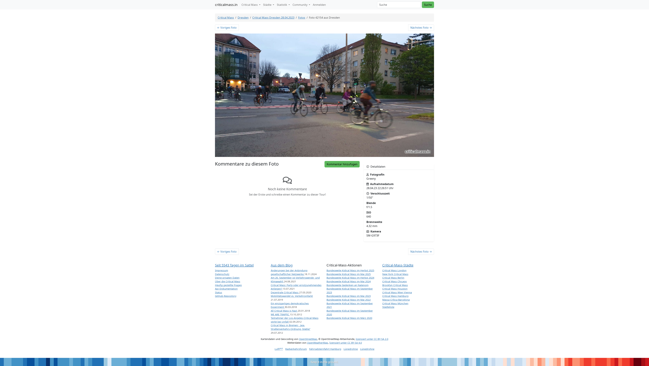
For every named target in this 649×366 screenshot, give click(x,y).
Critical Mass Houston (394, 288)
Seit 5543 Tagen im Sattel (234, 265)
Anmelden (319, 5)
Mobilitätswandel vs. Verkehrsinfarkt (292, 296)
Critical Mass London (394, 270)
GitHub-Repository (225, 296)
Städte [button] (267, 5)
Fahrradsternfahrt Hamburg (325, 349)
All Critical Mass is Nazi (284, 310)
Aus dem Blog (282, 265)
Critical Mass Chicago (394, 281)
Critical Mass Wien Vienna (397, 292)
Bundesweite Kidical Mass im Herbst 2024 (350, 277)
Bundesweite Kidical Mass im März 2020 (349, 318)
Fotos (301, 17)
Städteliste (388, 307)
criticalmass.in (226, 4)
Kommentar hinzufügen (342, 164)
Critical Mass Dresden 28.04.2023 (273, 17)
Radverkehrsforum (296, 349)
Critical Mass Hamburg (395, 296)
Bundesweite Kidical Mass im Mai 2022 (349, 299)
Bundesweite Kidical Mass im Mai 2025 (349, 274)
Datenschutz (222, 274)
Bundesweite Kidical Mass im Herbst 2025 (350, 270)
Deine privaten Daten (227, 277)
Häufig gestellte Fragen (228, 285)
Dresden (243, 17)
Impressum (221, 270)
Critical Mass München (395, 303)
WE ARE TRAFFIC (280, 314)
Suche (428, 5)
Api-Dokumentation (226, 288)
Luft (279, 349)
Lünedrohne (351, 349)
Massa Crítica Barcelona (396, 299)
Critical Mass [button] (250, 5)
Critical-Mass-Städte (397, 265)
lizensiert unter (372, 339)
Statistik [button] (282, 5)
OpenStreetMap (308, 339)
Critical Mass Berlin (393, 277)
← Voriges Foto (227, 27)
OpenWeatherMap (317, 342)
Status (218, 292)
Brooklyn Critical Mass (395, 285)
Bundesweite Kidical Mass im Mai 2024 (349, 281)
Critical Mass (226, 17)
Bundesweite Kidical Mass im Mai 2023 (349, 296)
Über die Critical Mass (227, 281)
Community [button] (300, 5)
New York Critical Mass (395, 274)
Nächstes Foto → (421, 27)
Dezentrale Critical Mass (285, 292)
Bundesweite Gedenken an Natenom (347, 285)
